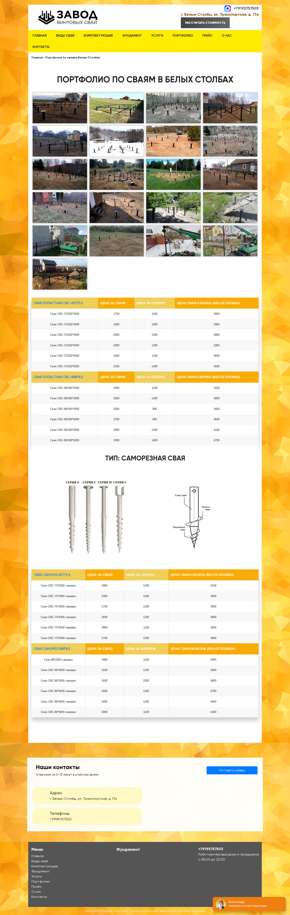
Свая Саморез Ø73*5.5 (52, 575)
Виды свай (65, 35)
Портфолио (183, 35)
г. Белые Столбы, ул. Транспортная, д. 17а (220, 14)
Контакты (40, 47)
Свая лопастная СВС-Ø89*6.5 (58, 377)
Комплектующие (98, 35)
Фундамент (132, 35)
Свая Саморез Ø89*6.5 (52, 649)
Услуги (157, 35)
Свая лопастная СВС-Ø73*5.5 (58, 303)
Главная (39, 35)
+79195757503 (246, 8)
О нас (227, 35)
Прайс (207, 35)
